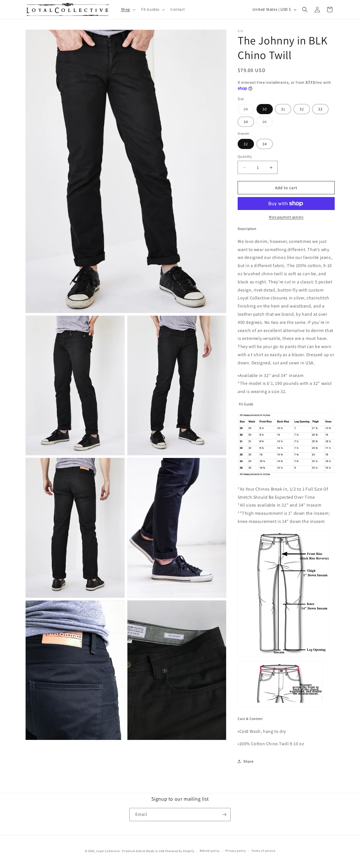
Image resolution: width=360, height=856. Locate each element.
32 (302, 109)
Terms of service (263, 851)
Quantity (245, 156)
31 (283, 109)
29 (249, 110)
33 (320, 109)
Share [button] (248, 761)
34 (246, 121)
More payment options (286, 217)
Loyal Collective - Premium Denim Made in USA (130, 851)
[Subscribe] (224, 814)
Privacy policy (235, 851)
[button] (128, 9)
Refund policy (210, 851)
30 (264, 109)
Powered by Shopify (179, 851)
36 (267, 123)
